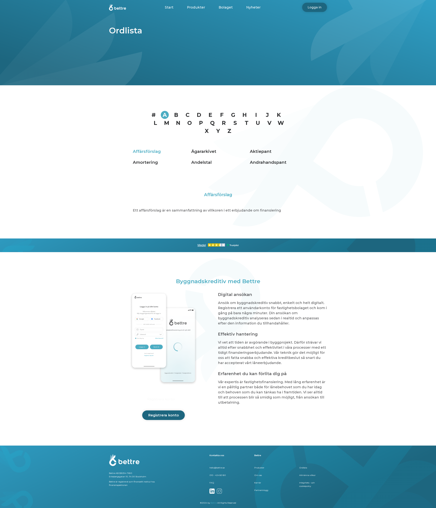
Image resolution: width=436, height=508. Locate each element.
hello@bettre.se (217, 467)
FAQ (211, 482)
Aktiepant (260, 151)
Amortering (145, 162)
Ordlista (303, 467)
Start (169, 7)
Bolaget (226, 7)
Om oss (258, 475)
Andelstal (201, 162)
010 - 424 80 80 (217, 475)
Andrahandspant (268, 162)
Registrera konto (163, 415)
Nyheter (253, 7)
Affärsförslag (147, 151)
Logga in (315, 7)
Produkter (196, 7)
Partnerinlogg (261, 490)
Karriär (257, 482)
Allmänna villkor (307, 475)
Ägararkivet (203, 151)
